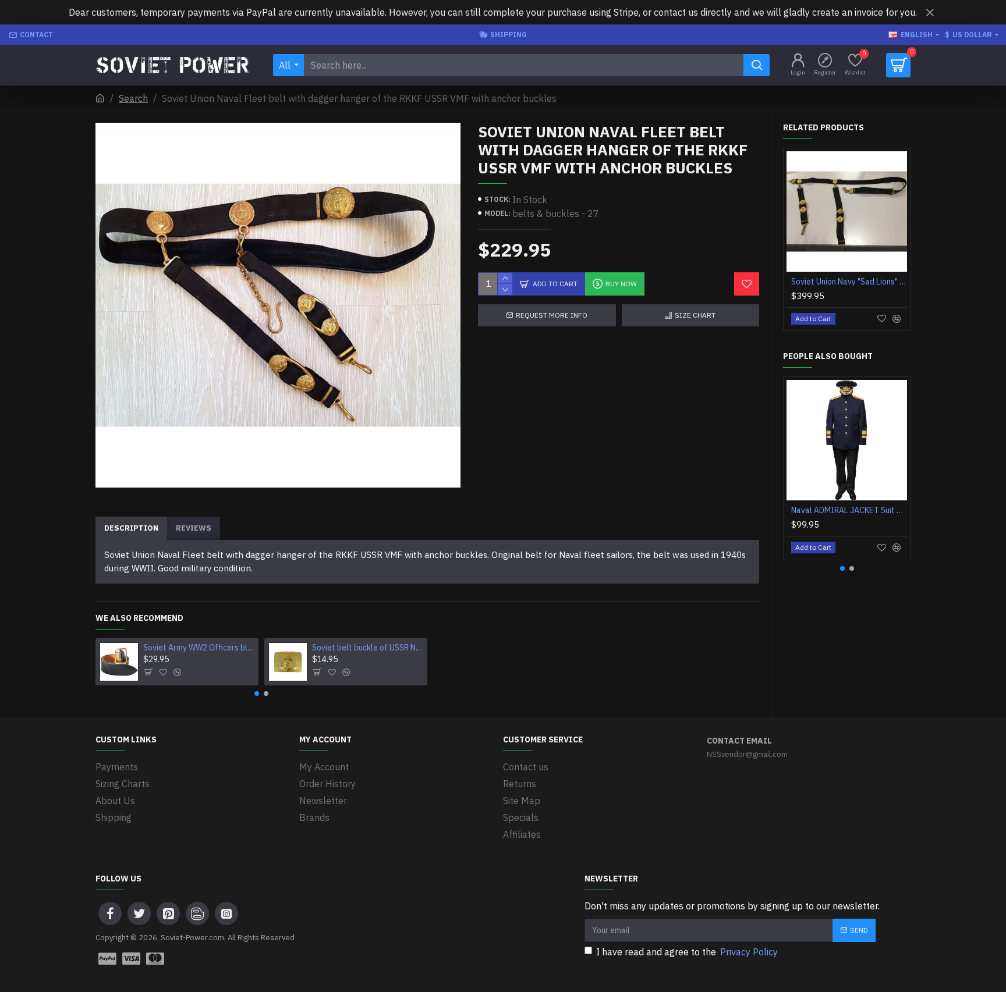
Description (131, 528)
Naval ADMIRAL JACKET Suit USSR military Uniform (849, 510)
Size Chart (695, 315)
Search (133, 98)
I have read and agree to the (687, 952)
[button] (256, 693)
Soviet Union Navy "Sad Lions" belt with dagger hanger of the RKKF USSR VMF (849, 281)
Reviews (193, 528)
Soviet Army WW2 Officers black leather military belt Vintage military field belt (199, 647)
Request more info (551, 315)
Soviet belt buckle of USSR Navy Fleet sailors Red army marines (368, 647)
